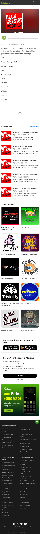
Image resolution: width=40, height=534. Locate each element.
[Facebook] (14, 524)
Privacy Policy (8, 527)
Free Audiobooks (7, 480)
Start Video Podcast (26, 432)
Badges (4, 510)
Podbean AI (5, 448)
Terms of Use (29, 527)
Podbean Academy (7, 502)
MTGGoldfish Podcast (28, 279)
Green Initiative (24, 502)
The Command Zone (7, 279)
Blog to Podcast (24, 446)
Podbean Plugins (7, 478)
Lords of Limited (6, 330)
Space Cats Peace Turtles (29, 254)
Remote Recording (7, 445)
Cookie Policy (19, 527)
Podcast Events (6, 500)
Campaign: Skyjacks (27, 330)
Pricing (4, 431)
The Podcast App (7, 440)
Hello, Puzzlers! (26, 303)
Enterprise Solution (7, 434)
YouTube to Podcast (26, 449)
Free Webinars (6, 497)
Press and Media (25, 500)
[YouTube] (25, 524)
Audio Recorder (6, 442)
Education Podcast (25, 452)
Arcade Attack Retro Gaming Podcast (7, 228)
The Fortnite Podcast (8, 254)
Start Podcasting (25, 429)
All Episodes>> (34, 126)
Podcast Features (7, 429)
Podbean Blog (24, 494)
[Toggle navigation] (37, 2)
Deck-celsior (17, 32)
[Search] (33, 2)
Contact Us (23, 508)
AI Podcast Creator (25, 443)
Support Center (6, 492)
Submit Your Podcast (8, 472)
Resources (5, 512)
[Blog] (21, 524)
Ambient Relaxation (7, 483)
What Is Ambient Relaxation (28, 483)
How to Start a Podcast (26, 460)
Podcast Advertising (8, 462)
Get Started (20, 375)
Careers (22, 497)
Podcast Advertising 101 (27, 481)
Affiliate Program (25, 505)
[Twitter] (18, 524)
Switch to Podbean (7, 475)
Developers (5, 515)
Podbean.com (26, 533)
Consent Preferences (18, 530)
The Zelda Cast (26, 227)
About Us (22, 492)
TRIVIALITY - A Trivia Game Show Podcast (10, 304)
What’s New (5, 494)
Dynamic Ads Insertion (8, 465)
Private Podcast (6, 437)
